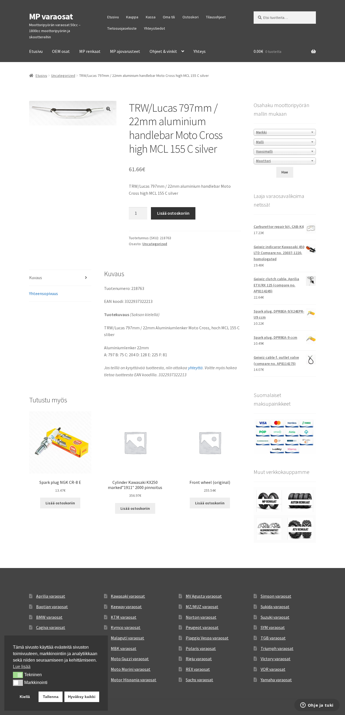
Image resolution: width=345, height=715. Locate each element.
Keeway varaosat (126, 606)
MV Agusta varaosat (204, 596)
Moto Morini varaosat (130, 669)
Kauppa (132, 17)
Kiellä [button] (25, 697)
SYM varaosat (273, 627)
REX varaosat (198, 669)
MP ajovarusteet (125, 51)
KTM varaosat (123, 617)
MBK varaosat (123, 648)
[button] (108, 109)
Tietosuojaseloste (122, 28)
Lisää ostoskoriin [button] (60, 503)
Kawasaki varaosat (128, 596)
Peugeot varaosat (202, 627)
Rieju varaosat (199, 658)
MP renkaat (90, 51)
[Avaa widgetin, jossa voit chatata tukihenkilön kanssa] (317, 705)
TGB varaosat (273, 638)
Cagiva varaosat (50, 627)
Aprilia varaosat (50, 596)
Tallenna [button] (50, 697)
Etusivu (113, 17)
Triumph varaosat (277, 648)
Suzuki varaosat (275, 617)
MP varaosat (51, 16)
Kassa (151, 17)
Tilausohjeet (216, 17)
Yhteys (200, 51)
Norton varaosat (201, 617)
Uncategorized (63, 75)
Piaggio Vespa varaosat (207, 638)
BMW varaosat (49, 617)
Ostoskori (190, 17)
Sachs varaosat (199, 679)
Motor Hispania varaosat (133, 679)
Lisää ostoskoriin (173, 213)
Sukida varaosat (275, 606)
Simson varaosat (276, 596)
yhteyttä (195, 367)
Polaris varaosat (201, 648)
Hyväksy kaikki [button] (81, 697)
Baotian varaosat (52, 606)
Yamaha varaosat (276, 679)
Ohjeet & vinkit (163, 51)
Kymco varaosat (125, 627)
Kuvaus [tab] (35, 277)
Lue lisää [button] (21, 666)
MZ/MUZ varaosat (202, 606)
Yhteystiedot (154, 28)
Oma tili (169, 17)
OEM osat (61, 51)
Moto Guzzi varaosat (130, 658)
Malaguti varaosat (127, 638)
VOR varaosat (273, 669)
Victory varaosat (276, 658)
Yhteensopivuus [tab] (43, 293)
